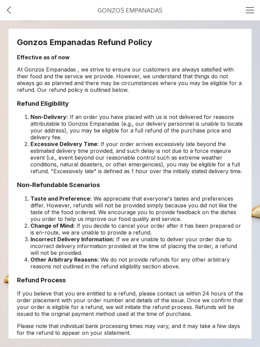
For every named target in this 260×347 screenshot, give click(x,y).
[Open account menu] (250, 10)
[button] (10, 10)
